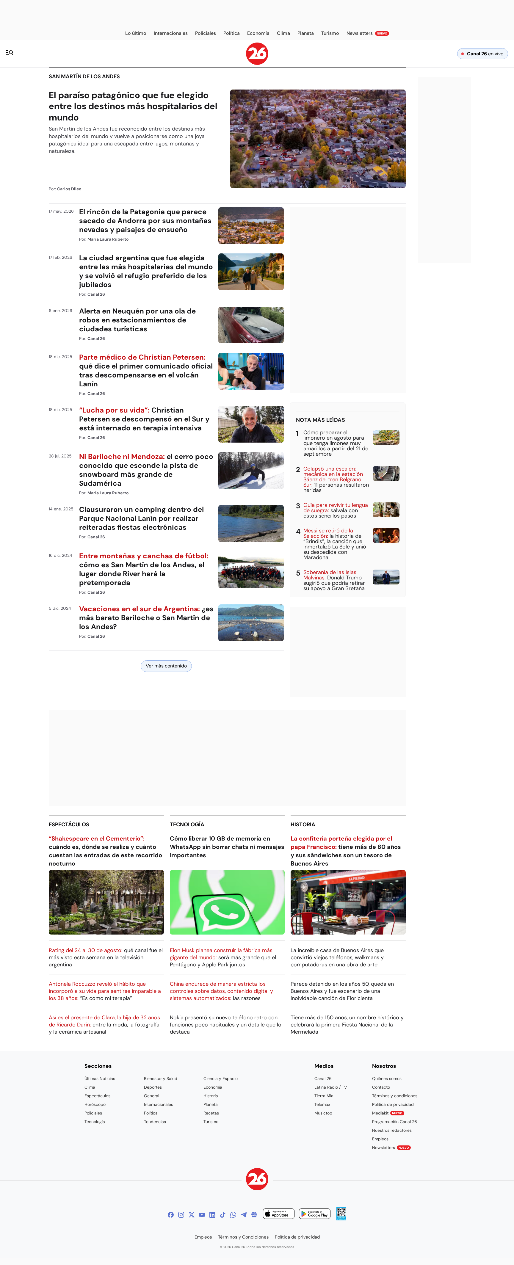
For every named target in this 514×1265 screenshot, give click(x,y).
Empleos (380, 1139)
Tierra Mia (323, 1095)
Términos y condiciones (394, 1095)
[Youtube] (202, 1215)
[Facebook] (171, 1215)
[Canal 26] (257, 1180)
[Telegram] (244, 1215)
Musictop (323, 1113)
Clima (89, 1087)
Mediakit (387, 1113)
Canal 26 (323, 1078)
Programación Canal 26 (394, 1121)
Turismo (210, 1121)
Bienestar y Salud (160, 1078)
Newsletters (390, 1147)
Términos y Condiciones (243, 1237)
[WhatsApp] (233, 1215)
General (151, 1095)
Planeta (210, 1104)
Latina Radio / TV (330, 1087)
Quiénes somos (387, 1078)
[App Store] (278, 1214)
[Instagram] (181, 1215)
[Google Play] (314, 1214)
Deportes (153, 1087)
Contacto (381, 1087)
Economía (212, 1087)
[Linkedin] (212, 1215)
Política (151, 1113)
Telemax (322, 1104)
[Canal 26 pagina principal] (257, 63)
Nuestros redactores (392, 1130)
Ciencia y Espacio (220, 1078)
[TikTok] (223, 1215)
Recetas (211, 1113)
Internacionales (158, 1104)
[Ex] (192, 1215)
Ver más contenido (166, 666)
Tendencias (155, 1121)
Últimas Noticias (99, 1078)
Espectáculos (69, 824)
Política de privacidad (393, 1104)
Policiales (93, 1113)
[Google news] (254, 1215)
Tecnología (187, 824)
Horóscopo (95, 1104)
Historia (303, 824)
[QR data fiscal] (341, 1219)
